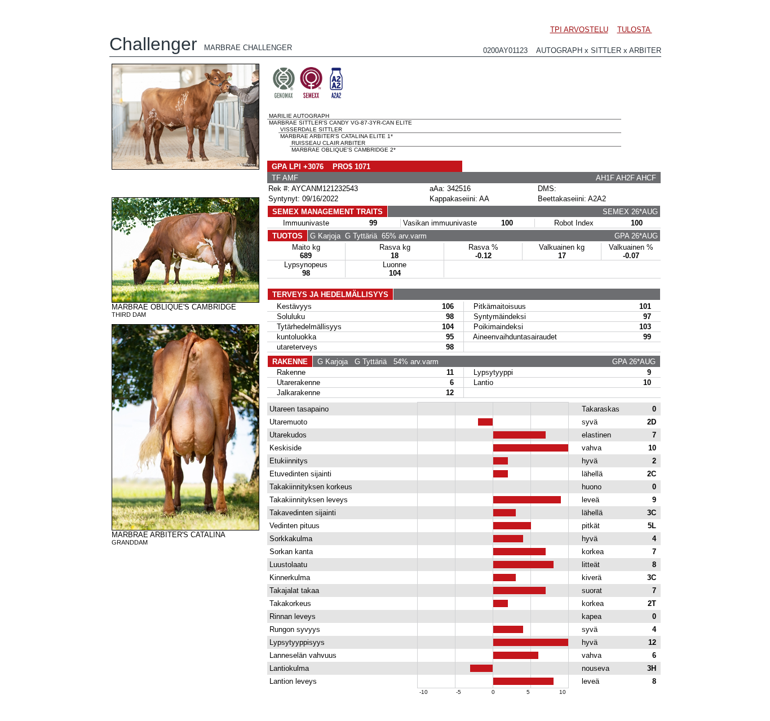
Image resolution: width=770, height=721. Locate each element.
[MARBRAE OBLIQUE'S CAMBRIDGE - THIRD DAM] (185, 300)
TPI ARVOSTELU (579, 29)
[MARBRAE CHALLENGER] (185, 166)
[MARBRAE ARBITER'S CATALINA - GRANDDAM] (185, 527)
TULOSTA (634, 29)
